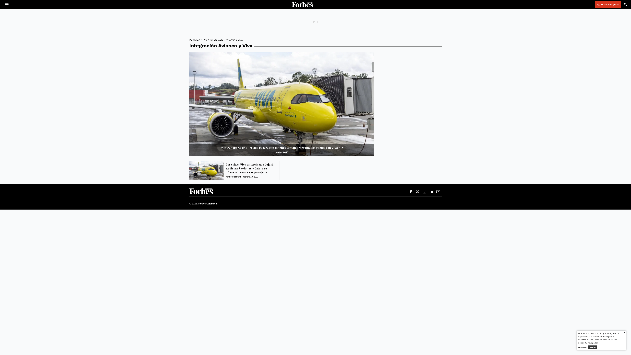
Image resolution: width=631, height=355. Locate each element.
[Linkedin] (431, 192)
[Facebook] (411, 192)
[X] (418, 192)
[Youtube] (438, 192)
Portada (194, 39)
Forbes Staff (282, 152)
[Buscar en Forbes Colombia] (625, 4)
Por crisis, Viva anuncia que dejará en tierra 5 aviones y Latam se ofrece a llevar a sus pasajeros (249, 168)
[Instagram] (424, 192)
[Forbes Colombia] (302, 4)
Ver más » (582, 347)
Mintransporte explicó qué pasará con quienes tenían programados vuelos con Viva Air (282, 147)
